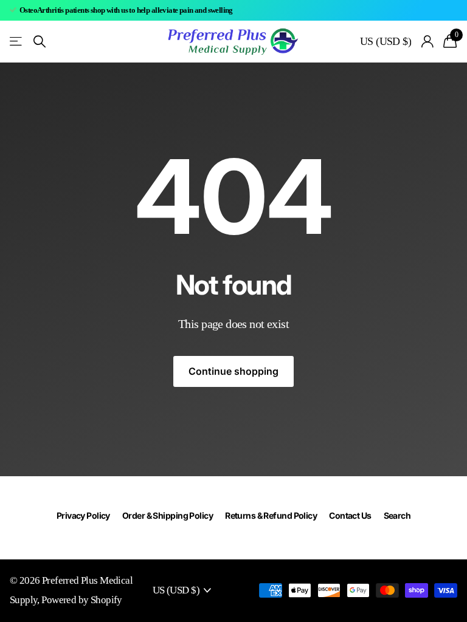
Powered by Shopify (81, 600)
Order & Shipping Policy (167, 515)
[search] (39, 41)
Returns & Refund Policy (271, 515)
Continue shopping (233, 371)
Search (397, 515)
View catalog (17, 41)
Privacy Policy (83, 515)
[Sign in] (427, 41)
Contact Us (350, 515)
